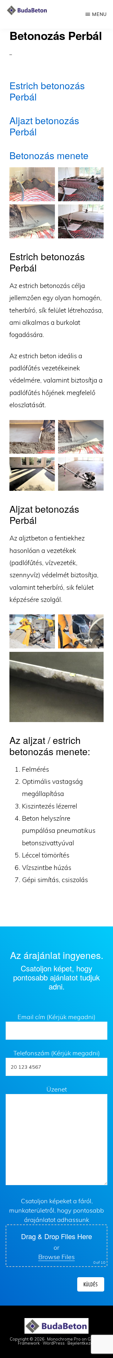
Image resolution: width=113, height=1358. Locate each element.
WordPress (54, 1343)
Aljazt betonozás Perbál (44, 126)
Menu (99, 14)
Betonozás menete (49, 155)
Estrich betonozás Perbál (47, 91)
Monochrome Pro (64, 1338)
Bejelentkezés (81, 1343)
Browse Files (56, 1257)
